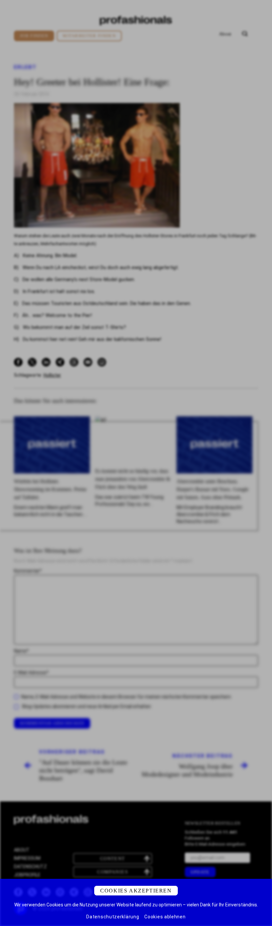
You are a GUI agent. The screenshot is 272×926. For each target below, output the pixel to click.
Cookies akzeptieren (135, 890)
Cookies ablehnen (164, 916)
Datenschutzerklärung (112, 916)
